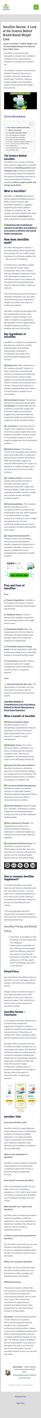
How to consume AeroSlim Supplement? (21, 141)
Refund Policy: (14, 145)
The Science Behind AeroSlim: (18, 128)
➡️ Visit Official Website (15, 116)
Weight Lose (32, 44)
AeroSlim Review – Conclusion (18, 148)
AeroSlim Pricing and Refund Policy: (20, 143)
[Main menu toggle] (36, 7)
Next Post (20, 1403)
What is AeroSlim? (15, 130)
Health (23, 44)
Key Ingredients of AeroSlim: (18, 135)
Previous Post (20, 1397)
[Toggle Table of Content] (30, 124)
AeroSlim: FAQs (14, 150)
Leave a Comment (10, 44)
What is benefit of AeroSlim (17, 139)
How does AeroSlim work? (17, 133)
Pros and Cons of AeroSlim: (17, 137)
